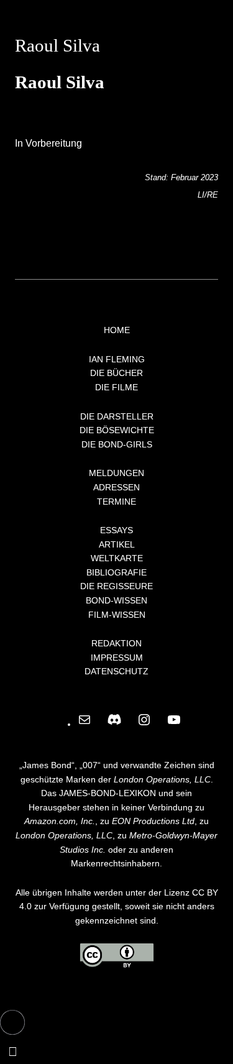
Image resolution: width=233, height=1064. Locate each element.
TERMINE (116, 502)
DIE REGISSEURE (116, 586)
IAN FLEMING (117, 359)
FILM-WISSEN (116, 615)
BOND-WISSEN (116, 600)
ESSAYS (116, 530)
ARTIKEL (117, 544)
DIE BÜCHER (116, 373)
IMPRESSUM (117, 658)
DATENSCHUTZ (116, 671)
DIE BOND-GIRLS (116, 444)
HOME (117, 330)
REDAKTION (116, 643)
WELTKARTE (117, 558)
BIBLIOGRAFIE (116, 572)
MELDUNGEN (116, 473)
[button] (12, 1022)
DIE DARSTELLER (116, 416)
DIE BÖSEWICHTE (117, 430)
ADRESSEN (116, 487)
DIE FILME (116, 387)
